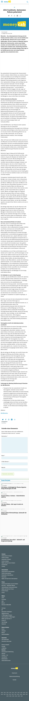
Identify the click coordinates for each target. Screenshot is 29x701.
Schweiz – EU (5, 655)
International (5, 569)
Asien (3, 597)
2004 (13, 696)
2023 (10, 692)
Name (3, 455)
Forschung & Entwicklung (7, 651)
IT (14, 7)
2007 (27, 694)
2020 (18, 692)
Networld (4, 624)
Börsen (3, 603)
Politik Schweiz (5, 557)
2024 (7, 692)
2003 (16, 696)
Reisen (3, 632)
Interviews (4, 637)
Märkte (3, 596)
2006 (7, 696)
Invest (3, 592)
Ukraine (3, 653)
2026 (2, 692)
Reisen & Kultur (5, 627)
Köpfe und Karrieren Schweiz (8, 563)
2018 (24, 692)
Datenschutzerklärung (14, 676)
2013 (10, 694)
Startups (4, 608)
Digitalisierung (5, 613)
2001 (22, 696)
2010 (18, 694)
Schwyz (3, 566)
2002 (19, 696)
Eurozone (4, 599)
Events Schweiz (5, 561)
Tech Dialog (4, 622)
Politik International (6, 573)
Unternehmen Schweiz (7, 555)
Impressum (14, 673)
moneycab (5, 32)
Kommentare (4, 658)
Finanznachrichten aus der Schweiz (10, 583)
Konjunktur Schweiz (6, 559)
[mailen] (20, 16)
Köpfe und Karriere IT (7, 618)
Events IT (4, 620)
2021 (16, 692)
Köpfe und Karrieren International (9, 578)
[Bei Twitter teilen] (9, 16)
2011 (15, 694)
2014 (7, 694)
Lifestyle (4, 631)
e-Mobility (4, 648)
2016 (2, 694)
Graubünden (4, 564)
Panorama (4, 577)
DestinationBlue (5, 634)
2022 (13, 692)
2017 (27, 692)
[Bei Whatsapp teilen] (14, 16)
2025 (5, 692)
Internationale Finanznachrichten (9, 587)
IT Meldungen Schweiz (7, 615)
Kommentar (4, 436)
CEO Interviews (5, 639)
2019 (21, 692)
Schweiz (3, 554)
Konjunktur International (7, 575)
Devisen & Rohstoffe (6, 604)
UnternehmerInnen (6, 660)
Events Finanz (5, 590)
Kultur (3, 629)
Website (3, 467)
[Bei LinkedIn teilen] (17, 16)
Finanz (3, 582)
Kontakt (14, 679)
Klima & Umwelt (5, 644)
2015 (5, 694)
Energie (3, 646)
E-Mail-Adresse (5, 461)
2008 (24, 694)
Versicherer (3, 423)
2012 (13, 694)
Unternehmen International (8, 571)
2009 (21, 694)
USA (3, 601)
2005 (10, 696)
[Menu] (2, 2)
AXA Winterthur (4, 413)
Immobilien (4, 657)
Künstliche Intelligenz (7, 611)
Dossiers (4, 650)
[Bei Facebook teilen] (12, 16)
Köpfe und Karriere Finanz (8, 589)
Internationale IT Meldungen (8, 617)
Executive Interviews (6, 641)
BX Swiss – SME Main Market (8, 585)
